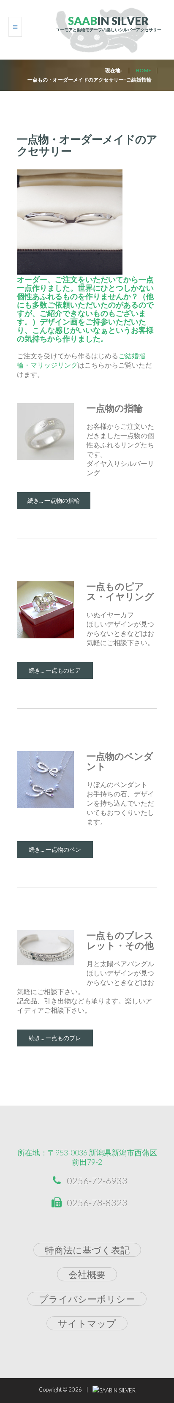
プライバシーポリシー (87, 1299)
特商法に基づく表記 (87, 1250)
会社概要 (87, 1274)
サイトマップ (87, 1323)
